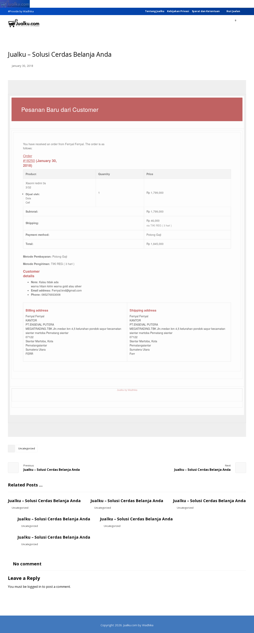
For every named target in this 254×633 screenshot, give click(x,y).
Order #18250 (29, 158)
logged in (34, 586)
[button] (241, 23)
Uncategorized (26, 448)
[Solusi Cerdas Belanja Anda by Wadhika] (24, 23)
